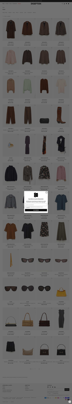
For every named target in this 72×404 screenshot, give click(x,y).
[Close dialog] (46, 192)
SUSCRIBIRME (36, 210)
